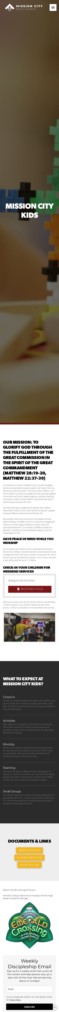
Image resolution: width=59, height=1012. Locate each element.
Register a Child (32, 589)
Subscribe (29, 1006)
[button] (53, 7)
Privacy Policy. (15, 999)
